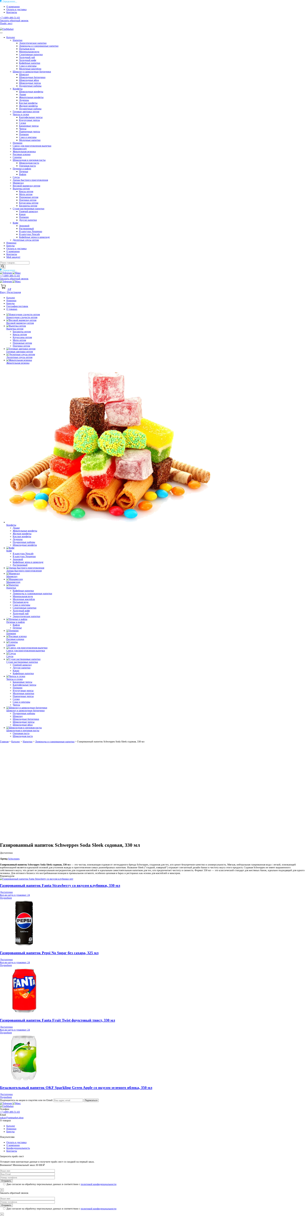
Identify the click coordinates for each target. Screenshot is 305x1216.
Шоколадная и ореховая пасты (29, 160)
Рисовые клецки (21, 154)
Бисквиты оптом (28, 205)
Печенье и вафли (22, 168)
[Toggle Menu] (1, 32)
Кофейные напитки (29, 63)
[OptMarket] (7, 29)
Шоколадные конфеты (31, 91)
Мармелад (18, 183)
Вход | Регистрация (10, 292)
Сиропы (17, 157)
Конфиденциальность (18, 1148)
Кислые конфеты (28, 103)
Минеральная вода (29, 51)
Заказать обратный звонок (14, 20)
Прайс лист (6, 23)
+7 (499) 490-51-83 (10, 17)
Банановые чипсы (29, 125)
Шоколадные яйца (29, 80)
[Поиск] (2, 266)
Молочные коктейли (30, 68)
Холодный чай (27, 57)
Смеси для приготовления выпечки (32, 145)
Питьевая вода (27, 48)
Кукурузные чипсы (29, 120)
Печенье (23, 171)
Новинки (11, 242)
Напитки (17, 40)
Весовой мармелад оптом (26, 185)
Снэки (22, 123)
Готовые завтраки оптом (26, 111)
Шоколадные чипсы (30, 83)
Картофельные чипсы (31, 117)
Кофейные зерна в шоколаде (34, 237)
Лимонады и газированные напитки (38, 46)
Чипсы (22, 128)
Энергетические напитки (33, 43)
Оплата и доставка (16, 9)
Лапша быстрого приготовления (30, 180)
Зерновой (24, 225)
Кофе (15, 222)
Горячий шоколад (28, 211)
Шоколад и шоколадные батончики (32, 71)
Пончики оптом (27, 200)
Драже (22, 94)
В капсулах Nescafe (29, 234)
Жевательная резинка (24, 151)
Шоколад (24, 74)
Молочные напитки (30, 140)
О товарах (11, 309)
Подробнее (6, 898)
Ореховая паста (27, 165)
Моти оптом (25, 194)
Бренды (10, 245)
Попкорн (24, 134)
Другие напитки (28, 220)
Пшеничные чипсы (29, 131)
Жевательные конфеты (31, 97)
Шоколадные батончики (32, 77)
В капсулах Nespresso (30, 231)
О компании (13, 6)
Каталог (10, 37)
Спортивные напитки (31, 54)
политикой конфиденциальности (98, 1184)
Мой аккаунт (13, 257)
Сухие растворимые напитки (28, 208)
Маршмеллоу (20, 148)
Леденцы (24, 100)
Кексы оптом (26, 191)
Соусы (16, 177)
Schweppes (14, 858)
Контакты (11, 12)
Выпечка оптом (21, 188)
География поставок (17, 306)
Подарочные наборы (30, 86)
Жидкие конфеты (28, 105)
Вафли (22, 174)
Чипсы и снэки (21, 114)
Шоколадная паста (29, 163)
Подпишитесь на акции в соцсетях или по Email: (27, 1100)
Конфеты (18, 88)
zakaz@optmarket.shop (12, 1117)
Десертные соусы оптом (26, 240)
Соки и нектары (28, 66)
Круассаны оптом (28, 203)
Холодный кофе (27, 60)
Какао (22, 214)
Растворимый (26, 228)
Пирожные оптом (28, 197)
